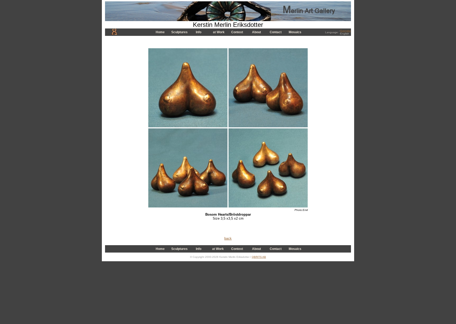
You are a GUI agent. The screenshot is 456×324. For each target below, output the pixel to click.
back (228, 238)
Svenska (345, 30)
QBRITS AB (259, 256)
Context (237, 32)
